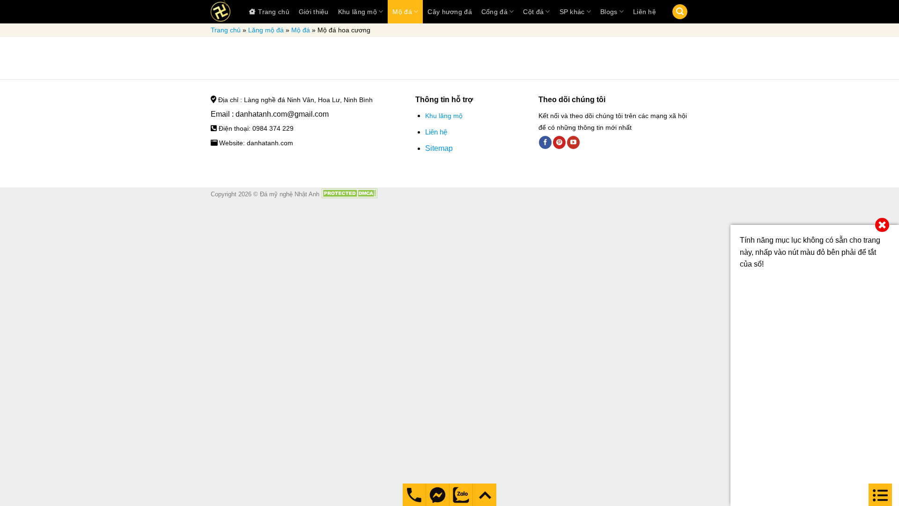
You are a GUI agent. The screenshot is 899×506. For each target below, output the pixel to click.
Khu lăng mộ (357, 11)
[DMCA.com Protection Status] (349, 194)
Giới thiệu (314, 11)
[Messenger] (414, 495)
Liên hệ (644, 11)
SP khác (572, 11)
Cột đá (533, 11)
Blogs (608, 11)
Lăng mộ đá (266, 30)
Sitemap (439, 148)
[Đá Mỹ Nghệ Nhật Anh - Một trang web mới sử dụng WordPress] (220, 11)
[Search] (679, 12)
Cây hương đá (449, 11)
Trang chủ (273, 11)
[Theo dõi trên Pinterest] (559, 142)
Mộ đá (402, 11)
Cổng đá (494, 11)
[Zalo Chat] (461, 495)
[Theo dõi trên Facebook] (545, 142)
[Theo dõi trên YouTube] (573, 142)
